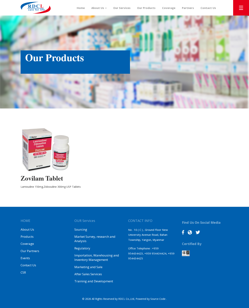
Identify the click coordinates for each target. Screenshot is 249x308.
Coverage (168, 8)
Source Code (158, 299)
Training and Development (93, 281)
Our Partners (30, 251)
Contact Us (208, 8)
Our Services (122, 8)
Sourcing (80, 229)
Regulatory (82, 248)
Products (27, 236)
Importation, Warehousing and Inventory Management (96, 257)
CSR (23, 272)
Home (81, 8)
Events (25, 258)
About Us (98, 8)
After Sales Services (88, 274)
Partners (188, 8)
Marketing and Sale (88, 267)
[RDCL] (36, 8)
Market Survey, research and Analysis (94, 238)
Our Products (146, 8)
